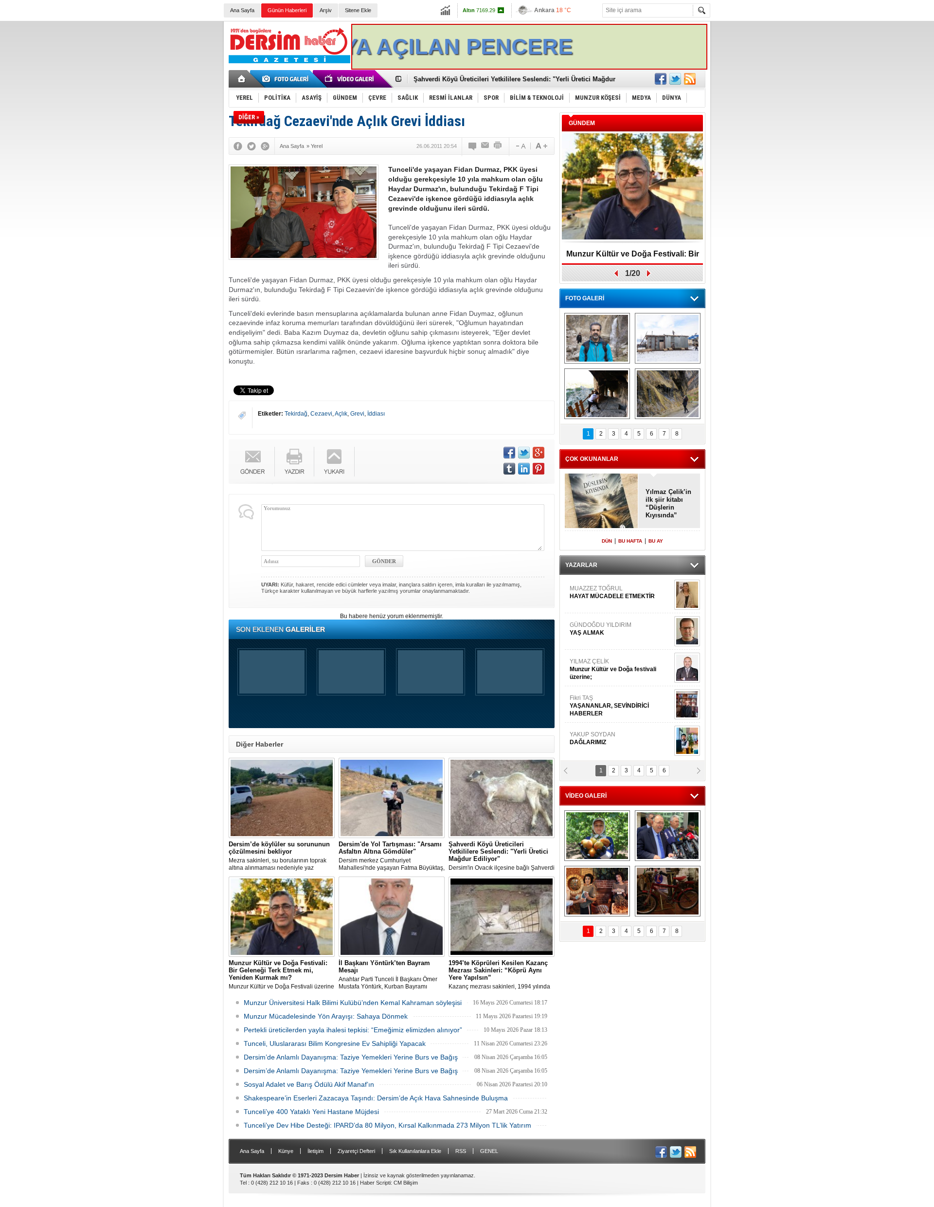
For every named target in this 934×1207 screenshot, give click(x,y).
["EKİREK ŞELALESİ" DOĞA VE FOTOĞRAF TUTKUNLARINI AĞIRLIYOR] (597, 338)
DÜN (607, 541)
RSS (460, 1151)
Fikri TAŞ (609, 681)
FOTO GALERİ (584, 298)
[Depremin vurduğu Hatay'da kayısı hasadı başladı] (597, 835)
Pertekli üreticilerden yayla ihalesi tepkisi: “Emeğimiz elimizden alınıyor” (353, 1030)
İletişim (315, 1151)
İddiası (376, 413)
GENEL (489, 1151)
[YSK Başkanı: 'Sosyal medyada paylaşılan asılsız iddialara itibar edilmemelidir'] (667, 835)
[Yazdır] (498, 146)
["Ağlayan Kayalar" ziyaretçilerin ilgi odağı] (667, 393)
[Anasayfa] (242, 79)
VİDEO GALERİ (586, 795)
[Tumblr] (509, 469)
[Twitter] (251, 146)
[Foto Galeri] (287, 79)
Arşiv (326, 10)
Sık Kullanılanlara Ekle (415, 1151)
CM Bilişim (406, 1183)
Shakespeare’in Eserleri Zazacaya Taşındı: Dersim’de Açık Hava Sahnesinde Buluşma (376, 1098)
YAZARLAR (581, 565)
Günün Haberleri (287, 10)
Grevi (357, 413)
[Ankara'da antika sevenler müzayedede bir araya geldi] (667, 891)
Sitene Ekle (358, 10)
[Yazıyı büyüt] (541, 146)
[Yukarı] (334, 461)
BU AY (655, 541)
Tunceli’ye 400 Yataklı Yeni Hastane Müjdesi (311, 1112)
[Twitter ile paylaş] (675, 79)
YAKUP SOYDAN (592, 714)
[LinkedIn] (524, 469)
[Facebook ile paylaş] (660, 79)
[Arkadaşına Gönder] (485, 146)
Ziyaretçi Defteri (356, 1151)
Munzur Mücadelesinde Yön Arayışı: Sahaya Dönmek (326, 1016)
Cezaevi (321, 413)
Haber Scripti (375, 1183)
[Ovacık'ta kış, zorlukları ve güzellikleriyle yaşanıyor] (667, 338)
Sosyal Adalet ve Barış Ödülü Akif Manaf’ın (309, 1084)
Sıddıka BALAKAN (595, 750)
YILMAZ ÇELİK (613, 645)
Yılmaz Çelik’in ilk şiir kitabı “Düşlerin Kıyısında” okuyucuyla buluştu (668, 503)
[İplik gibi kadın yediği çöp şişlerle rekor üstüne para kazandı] (597, 891)
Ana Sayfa (242, 10)
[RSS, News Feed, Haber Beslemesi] (690, 79)
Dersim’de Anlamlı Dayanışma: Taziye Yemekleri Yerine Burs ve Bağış (351, 1057)
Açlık (341, 413)
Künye (285, 1151)
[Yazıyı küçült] (520, 146)
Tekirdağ (296, 413)
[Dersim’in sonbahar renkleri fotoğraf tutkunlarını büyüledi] (597, 393)
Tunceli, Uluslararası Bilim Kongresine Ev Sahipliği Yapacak (335, 1043)
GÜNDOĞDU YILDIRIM (600, 604)
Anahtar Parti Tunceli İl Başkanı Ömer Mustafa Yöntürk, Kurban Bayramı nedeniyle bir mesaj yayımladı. (388, 974)
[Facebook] (238, 146)
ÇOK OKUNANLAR (591, 459)
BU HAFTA (630, 541)
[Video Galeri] (350, 79)
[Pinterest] (538, 469)
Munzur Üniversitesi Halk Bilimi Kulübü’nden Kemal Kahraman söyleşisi (353, 1002)
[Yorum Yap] (472, 146)
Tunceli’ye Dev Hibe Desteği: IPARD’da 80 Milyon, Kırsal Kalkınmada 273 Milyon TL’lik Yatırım (387, 1125)
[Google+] (265, 146)
